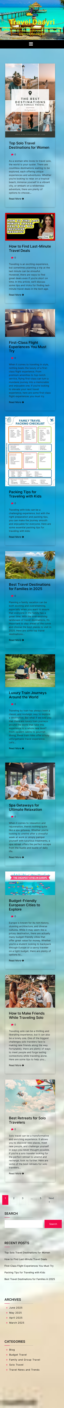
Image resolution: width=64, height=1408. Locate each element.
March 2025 (16, 1322)
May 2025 (15, 1312)
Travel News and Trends (24, 1369)
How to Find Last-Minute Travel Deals (30, 248)
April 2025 (16, 1317)
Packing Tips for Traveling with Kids (25, 494)
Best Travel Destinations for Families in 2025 (29, 586)
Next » (51, 1200)
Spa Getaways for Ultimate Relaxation (25, 807)
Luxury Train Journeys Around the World (28, 695)
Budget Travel (18, 1354)
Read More (15, 198)
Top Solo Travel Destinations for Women (29, 145)
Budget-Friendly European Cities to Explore (24, 905)
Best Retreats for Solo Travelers (27, 1120)
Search (11, 1213)
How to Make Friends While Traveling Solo (27, 1015)
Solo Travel (16, 1364)
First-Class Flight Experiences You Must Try (27, 346)
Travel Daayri (32, 22)
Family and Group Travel (24, 1359)
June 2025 (16, 1307)
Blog (12, 1349)
